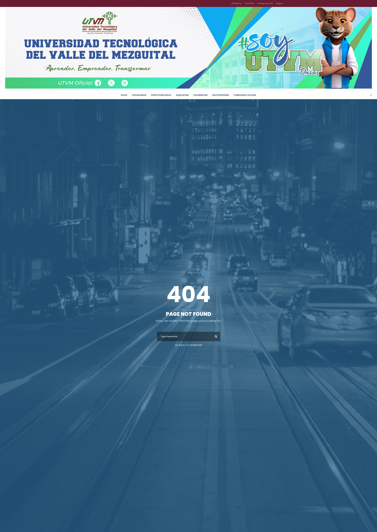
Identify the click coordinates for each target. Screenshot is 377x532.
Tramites (249, 3)
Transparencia (265, 3)
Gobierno (236, 3)
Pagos (279, 3)
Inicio (124, 95)
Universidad (139, 95)
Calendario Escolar (245, 95)
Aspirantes (182, 95)
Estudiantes (201, 95)
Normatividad (220, 95)
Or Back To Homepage (188, 345)
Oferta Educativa (161, 95)
